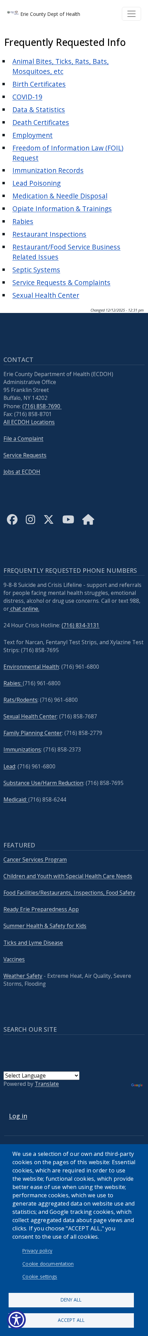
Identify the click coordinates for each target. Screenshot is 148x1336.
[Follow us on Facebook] (12, 525)
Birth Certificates (39, 84)
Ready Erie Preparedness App (41, 909)
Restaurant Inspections (49, 234)
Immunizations (22, 749)
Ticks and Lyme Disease (33, 942)
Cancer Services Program (35, 859)
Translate (47, 1084)
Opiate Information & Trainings (62, 208)
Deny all (71, 1299)
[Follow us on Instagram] (30, 525)
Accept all (71, 1320)
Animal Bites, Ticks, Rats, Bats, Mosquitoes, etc (60, 66)
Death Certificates (40, 122)
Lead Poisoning (36, 183)
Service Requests (24, 455)
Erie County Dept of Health (49, 14)
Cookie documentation (48, 1263)
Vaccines (14, 959)
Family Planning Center (32, 733)
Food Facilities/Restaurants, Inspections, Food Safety (69, 892)
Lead (9, 766)
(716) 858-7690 (42, 406)
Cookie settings (39, 1276)
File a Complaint (23, 438)
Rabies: (13, 683)
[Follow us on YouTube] (68, 525)
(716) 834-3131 (80, 625)
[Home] (88, 525)
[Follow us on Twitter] (48, 525)
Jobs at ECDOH (21, 471)
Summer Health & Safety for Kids (44, 926)
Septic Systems (36, 269)
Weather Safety (22, 976)
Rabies (22, 221)
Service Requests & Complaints (61, 282)
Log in (18, 1116)
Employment (32, 135)
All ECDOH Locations (29, 422)
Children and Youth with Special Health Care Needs (67, 876)
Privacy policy (37, 1250)
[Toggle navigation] (131, 14)
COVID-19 (27, 96)
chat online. (24, 608)
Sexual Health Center (45, 295)
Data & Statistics (38, 109)
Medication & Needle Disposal (59, 195)
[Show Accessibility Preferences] (16, 1319)
